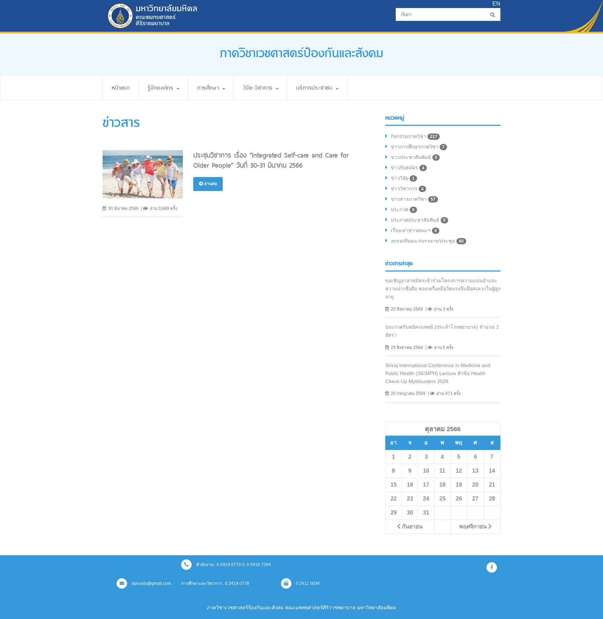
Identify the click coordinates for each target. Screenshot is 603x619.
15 (393, 484)
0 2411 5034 (307, 583)
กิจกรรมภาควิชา (414, 136)
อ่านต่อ (210, 183)
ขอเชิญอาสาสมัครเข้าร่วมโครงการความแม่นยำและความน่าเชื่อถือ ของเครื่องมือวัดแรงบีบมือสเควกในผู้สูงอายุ (442, 288)
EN (496, 4)
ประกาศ (403, 209)
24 (426, 498)
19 (459, 484)
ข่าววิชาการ (407, 188)
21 (492, 484)
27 (475, 498)
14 (492, 470)
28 (492, 498)
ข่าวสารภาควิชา (413, 199)
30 (410, 512)
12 (459, 470)
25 (442, 498)
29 (393, 512)
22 (393, 498)
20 (475, 484)
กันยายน (412, 526)
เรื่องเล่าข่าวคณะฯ (414, 230)
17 (426, 484)
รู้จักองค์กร (162, 87)
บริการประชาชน (315, 87)
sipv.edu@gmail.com (151, 583)
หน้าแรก (121, 87)
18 (442, 484)
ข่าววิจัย (403, 178)
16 (410, 484)
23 (410, 498)
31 (426, 512)
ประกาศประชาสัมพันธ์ (418, 220)
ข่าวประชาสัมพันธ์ (414, 157)
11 (442, 470)
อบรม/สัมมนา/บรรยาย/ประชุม (427, 241)
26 (459, 498)
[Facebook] (491, 567)
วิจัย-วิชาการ (259, 87)
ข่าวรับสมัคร (407, 167)
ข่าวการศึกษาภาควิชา (418, 147)
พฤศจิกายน (473, 526)
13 (475, 470)
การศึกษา (209, 87)
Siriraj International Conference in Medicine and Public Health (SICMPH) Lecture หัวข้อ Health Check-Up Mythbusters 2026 (437, 373)
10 (426, 470)
